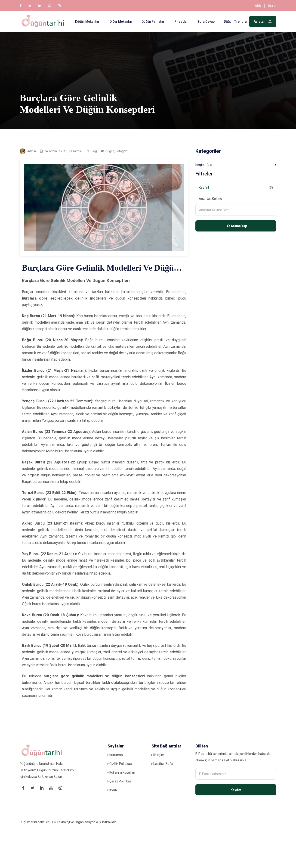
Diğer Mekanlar (121, 21)
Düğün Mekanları (87, 21)
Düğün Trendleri (236, 21)
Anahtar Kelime (210, 198)
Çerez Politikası (120, 781)
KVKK (113, 790)
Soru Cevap (206, 21)
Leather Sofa (163, 764)
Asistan (260, 21)
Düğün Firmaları (153, 21)
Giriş (258, 5)
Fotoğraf (121, 151)
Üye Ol (272, 5)
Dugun (109, 151)
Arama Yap (238, 226)
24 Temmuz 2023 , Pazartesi (63, 151)
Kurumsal (116, 755)
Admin (31, 151)
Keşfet (203, 165)
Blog (94, 151)
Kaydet (236, 790)
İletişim (158, 755)
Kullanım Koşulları (122, 772)
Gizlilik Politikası (121, 764)
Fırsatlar (181, 21)
